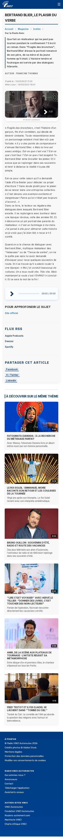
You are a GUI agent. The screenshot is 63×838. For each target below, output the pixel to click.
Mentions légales (13, 752)
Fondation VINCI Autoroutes (19, 811)
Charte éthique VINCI (16, 824)
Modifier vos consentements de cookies (25, 760)
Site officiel (11, 313)
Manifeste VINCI (13, 819)
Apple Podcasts (14, 335)
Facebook (12, 369)
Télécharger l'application (17, 788)
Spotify (9, 346)
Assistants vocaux (14, 792)
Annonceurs (11, 779)
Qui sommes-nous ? (15, 775)
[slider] (28, 293)
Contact (9, 783)
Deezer (9, 341)
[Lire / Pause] (43, 111)
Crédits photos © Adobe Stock (20, 747)
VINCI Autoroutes (14, 807)
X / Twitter (12, 375)
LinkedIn (11, 380)
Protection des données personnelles (24, 756)
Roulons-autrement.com (17, 815)
